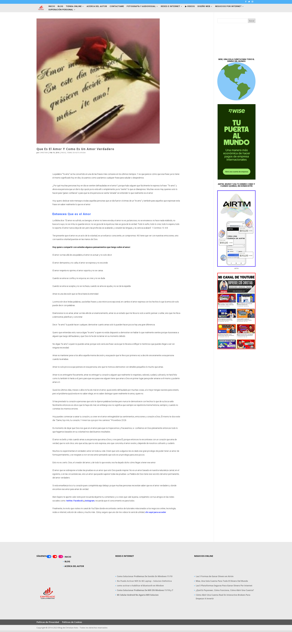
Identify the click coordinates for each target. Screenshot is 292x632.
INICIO (51, 6)
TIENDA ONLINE (74, 6)
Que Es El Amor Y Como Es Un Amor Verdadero (75, 149)
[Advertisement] (236, 40)
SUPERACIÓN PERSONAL (60, 10)
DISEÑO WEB (204, 6)
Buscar (251, 21)
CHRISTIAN (43, 152)
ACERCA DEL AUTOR (97, 6)
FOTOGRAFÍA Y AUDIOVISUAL (141, 6)
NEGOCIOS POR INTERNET (228, 6)
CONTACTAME (117, 6)
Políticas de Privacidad (47, 622)
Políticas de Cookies (72, 622)
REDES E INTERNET (170, 6)
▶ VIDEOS (190, 6)
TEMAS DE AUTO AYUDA (76, 152)
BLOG (60, 6)
